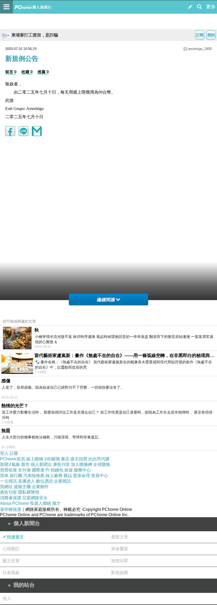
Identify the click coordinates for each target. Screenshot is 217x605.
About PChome (14, 503)
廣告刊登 (61, 464)
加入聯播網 (81, 464)
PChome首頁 (12, 459)
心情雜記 (11, 549)
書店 (65, 459)
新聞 (4, 464)
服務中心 (82, 470)
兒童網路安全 (35, 498)
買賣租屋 (8, 470)
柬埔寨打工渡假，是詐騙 (34, 35)
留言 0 (10, 72)
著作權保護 (10, 509)
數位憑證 (44, 481)
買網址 (6, 486)
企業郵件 (40, 486)
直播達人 (26, 481)
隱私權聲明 (28, 492)
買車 (4, 475)
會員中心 (99, 475)
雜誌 (68, 475)
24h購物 (52, 459)
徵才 (56, 503)
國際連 (38, 470)
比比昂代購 (99, 459)
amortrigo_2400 (200, 49)
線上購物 (34, 459)
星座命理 (81, 475)
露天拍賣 (78, 459)
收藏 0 (27, 72)
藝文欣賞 (11, 560)
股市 (25, 464)
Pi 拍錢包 (54, 470)
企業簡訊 (62, 481)
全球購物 (101, 464)
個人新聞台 (41, 464)
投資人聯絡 (40, 503)
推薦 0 (43, 72)
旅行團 (16, 475)
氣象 (16, 464)
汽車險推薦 (33, 475)
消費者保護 (10, 498)
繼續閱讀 (106, 299)
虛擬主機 (22, 486)
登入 (4, 453)
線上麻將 (54, 475)
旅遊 (68, 470)
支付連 (24, 470)
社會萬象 (11, 572)
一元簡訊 (8, 481)
